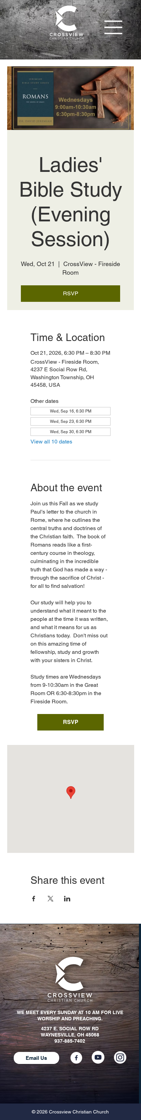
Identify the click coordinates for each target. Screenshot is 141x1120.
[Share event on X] (50, 898)
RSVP (70, 293)
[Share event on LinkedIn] (67, 898)
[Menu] (114, 27)
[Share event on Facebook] (33, 898)
